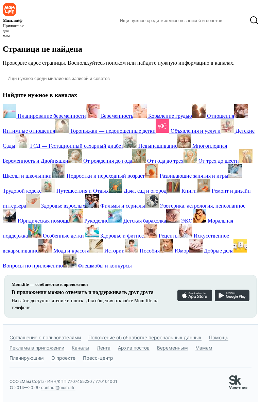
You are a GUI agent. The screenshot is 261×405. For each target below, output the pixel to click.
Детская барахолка (144, 221)
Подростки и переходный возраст (105, 176)
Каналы (80, 348)
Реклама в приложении (37, 348)
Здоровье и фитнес (121, 236)
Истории (114, 251)
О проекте (63, 358)
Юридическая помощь (42, 221)
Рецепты (168, 236)
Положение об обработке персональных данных (145, 337)
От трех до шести (218, 161)
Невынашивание (157, 146)
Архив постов (134, 348)
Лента (103, 348)
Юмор (181, 251)
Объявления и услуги (195, 131)
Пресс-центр (98, 358)
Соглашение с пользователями (45, 337)
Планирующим (27, 358)
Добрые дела (218, 251)
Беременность (116, 116)
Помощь (218, 337)
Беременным (172, 348)
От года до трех (165, 161)
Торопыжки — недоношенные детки (112, 131)
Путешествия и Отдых (82, 191)
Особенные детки (63, 236)
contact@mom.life (58, 387)
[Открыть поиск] (254, 20)
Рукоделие (95, 221)
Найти (236, 20)
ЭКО (186, 221)
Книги (188, 191)
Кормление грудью (169, 116)
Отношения (220, 116)
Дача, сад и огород (144, 191)
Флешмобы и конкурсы (104, 266)
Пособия (149, 251)
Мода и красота (70, 251)
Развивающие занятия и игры (193, 176)
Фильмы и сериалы (122, 206)
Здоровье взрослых (62, 206)
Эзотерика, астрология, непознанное (202, 206)
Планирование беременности (51, 116)
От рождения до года (107, 161)
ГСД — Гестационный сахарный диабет (76, 146)
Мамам (203, 348)
